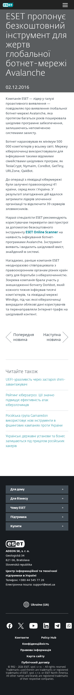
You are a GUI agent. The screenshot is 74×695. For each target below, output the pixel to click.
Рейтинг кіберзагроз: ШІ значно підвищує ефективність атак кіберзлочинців (30, 400)
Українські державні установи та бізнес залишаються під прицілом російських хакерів (35, 441)
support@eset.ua (44, 584)
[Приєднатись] (69, 627)
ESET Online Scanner (42, 232)
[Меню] (65, 4)
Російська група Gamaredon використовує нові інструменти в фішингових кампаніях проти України (34, 420)
